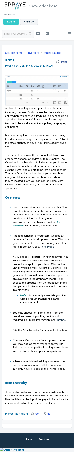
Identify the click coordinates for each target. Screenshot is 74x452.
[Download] (30, 228)
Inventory (33, 52)
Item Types (47, 246)
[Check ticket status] (47, 33)
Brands (61, 319)
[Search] (30, 34)
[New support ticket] (38, 33)
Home (28, 439)
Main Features (52, 52)
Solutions (44, 439)
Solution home (14, 52)
